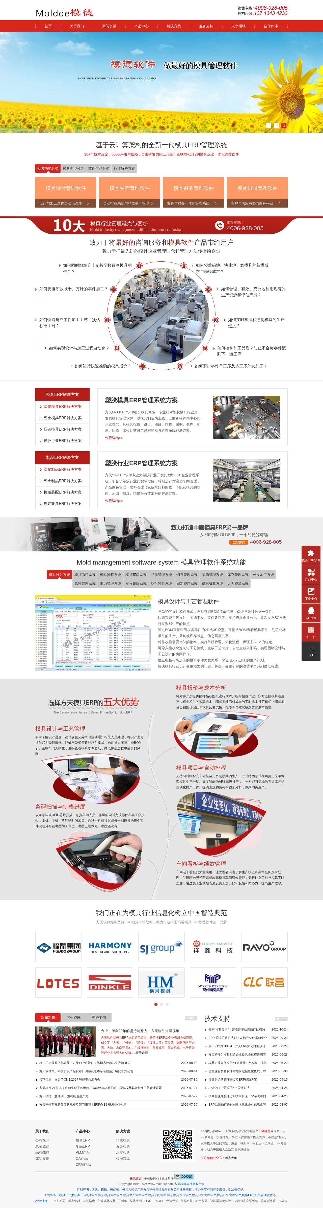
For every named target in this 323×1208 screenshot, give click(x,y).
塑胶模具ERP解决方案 (63, 406)
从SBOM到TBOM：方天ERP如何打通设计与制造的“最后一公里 (248, 1047)
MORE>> (191, 1018)
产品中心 (141, 26)
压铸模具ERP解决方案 (63, 429)
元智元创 (165, 1201)
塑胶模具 (123, 1140)
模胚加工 (123, 1158)
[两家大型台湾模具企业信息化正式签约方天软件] (110, 947)
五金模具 (123, 1146)
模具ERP (83, 1140)
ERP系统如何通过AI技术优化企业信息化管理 (248, 1106)
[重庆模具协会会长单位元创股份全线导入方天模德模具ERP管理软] (161, 947)
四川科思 (52, 1201)
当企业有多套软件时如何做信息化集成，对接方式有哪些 (248, 1072)
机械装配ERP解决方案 (63, 492)
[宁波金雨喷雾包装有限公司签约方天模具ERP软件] (110, 982)
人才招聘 (238, 26)
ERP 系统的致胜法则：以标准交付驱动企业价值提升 (248, 1039)
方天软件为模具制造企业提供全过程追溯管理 (248, 1056)
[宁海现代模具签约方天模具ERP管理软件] (58, 982)
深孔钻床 (82, 1201)
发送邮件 (168, 1178)
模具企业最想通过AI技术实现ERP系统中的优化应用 (248, 1097)
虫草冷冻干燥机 (281, 1201)
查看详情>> (114, 438)
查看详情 (142, 1053)
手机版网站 (151, 1178)
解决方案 (174, 26)
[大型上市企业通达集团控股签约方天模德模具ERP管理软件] (213, 982)
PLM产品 (83, 1152)
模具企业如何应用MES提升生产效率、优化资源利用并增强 (248, 1064)
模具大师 (231, 1158)
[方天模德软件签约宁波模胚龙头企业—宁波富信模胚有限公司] (161, 982)
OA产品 (82, 1158)
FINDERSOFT (146, 1201)
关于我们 (77, 26)
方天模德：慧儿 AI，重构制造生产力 (118, 1096)
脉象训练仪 (261, 1201)
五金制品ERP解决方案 (63, 481)
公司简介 (42, 1140)
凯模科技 (180, 1201)
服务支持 (206, 26)
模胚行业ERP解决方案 (63, 440)
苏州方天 (194, 1201)
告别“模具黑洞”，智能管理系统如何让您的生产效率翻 (248, 1031)
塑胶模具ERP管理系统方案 (141, 400)
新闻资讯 (109, 26)
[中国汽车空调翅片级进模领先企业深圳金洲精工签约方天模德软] (264, 982)
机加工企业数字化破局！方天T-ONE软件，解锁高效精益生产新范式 (118, 1063)
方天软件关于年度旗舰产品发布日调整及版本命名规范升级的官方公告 (118, 1071)
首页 (48, 26)
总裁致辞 (42, 1146)
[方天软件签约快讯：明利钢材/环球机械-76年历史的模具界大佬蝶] (264, 947)
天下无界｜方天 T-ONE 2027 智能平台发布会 (118, 1079)
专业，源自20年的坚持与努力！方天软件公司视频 (140, 1031)
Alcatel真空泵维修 (239, 1201)
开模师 (115, 1201)
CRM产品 (83, 1164)
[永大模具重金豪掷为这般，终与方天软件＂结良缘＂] (58, 947)
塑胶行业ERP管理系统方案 (141, 463)
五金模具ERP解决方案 (63, 418)
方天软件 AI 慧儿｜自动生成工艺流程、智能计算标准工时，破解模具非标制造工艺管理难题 (118, 1088)
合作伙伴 (271, 26)
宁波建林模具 (99, 1201)
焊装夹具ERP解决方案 (63, 503)
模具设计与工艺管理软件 (188, 601)
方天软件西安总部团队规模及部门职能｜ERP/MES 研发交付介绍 (118, 1104)
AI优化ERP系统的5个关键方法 (248, 1088)
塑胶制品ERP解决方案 (63, 469)
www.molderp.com (161, 1184)
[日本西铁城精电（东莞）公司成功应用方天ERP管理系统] (213, 947)
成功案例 (42, 1158)
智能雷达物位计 (213, 1201)
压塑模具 (123, 1152)
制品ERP (83, 1146)
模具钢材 (67, 1201)
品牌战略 (42, 1152)
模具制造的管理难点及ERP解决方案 (248, 1079)
